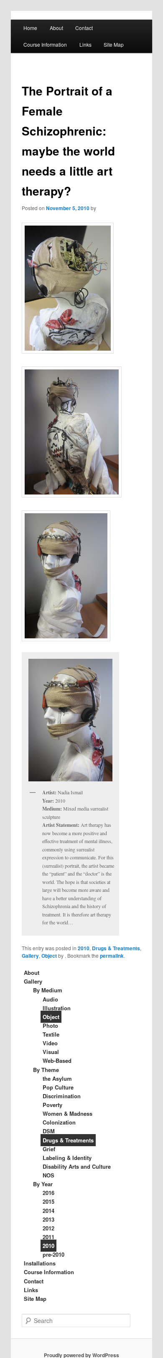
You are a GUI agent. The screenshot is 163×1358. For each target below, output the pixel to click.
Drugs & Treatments (116, 948)
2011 (48, 1237)
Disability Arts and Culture (77, 1166)
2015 (48, 1201)
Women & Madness (67, 1113)
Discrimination (62, 1096)
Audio (50, 999)
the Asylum (57, 1078)
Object (49, 955)
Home (30, 27)
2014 (48, 1211)
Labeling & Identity (67, 1158)
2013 (48, 1219)
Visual (51, 1052)
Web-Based (57, 1060)
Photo (50, 1025)
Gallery (30, 955)
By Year (43, 1184)
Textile (51, 1034)
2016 (48, 1193)
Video (50, 1043)
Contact (84, 27)
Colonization (59, 1122)
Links (85, 44)
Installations (40, 1263)
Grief (49, 1149)
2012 (48, 1228)
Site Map (114, 44)
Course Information (45, 44)
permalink (112, 955)
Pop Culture (58, 1087)
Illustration (57, 1008)
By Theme (46, 1070)
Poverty (52, 1105)
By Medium (47, 990)
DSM (49, 1131)
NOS (48, 1175)
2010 (83, 948)
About (56, 27)
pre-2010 (53, 1254)
